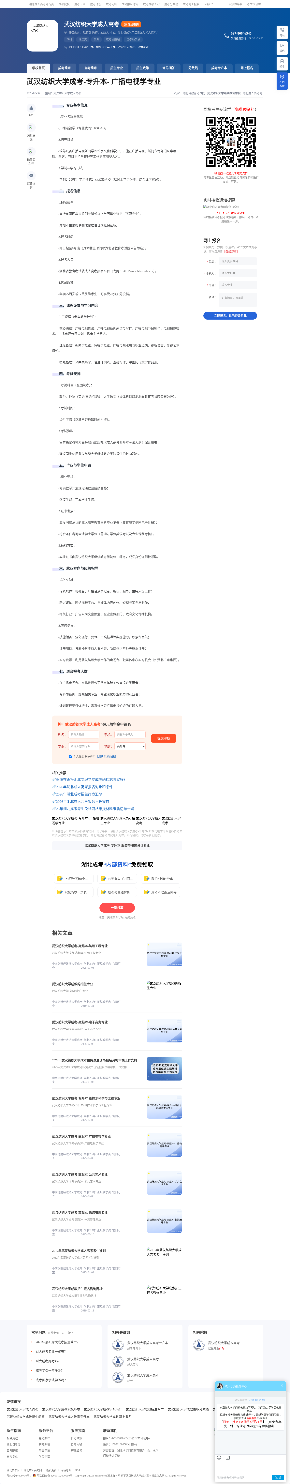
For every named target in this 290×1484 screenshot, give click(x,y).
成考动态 (95, 4)
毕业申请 (44, 1450)
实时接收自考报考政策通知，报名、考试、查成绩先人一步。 (231, 217)
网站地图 (66, 1470)
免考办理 (44, 1438)
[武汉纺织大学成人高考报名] (282, 61)
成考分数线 (171, 4)
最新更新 (51, 1470)
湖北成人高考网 (33, 1470)
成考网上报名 (191, 4)
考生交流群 (254, 4)
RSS (77, 1470)
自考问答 (76, 1444)
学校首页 (38, 68)
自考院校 (12, 1450)
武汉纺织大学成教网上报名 (112, 1416)
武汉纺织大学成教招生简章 (145, 1409)
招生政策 (142, 68)
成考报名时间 (130, 4)
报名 (282, 66)
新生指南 (14, 1431)
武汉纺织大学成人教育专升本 (69, 1416)
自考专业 (12, 1456)
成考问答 (111, 4)
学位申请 (44, 1456)
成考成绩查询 (151, 4)
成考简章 (64, 68)
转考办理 (44, 1444)
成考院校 (64, 4)
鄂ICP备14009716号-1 (19, 1475)
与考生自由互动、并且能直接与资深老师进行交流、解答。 (231, 177)
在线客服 (282, 84)
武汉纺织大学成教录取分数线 (188, 1409)
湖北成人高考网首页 (41, 4)
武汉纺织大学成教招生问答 (26, 1416)
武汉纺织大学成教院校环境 (61, 1409)
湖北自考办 (14, 1444)
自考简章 (90, 68)
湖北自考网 (13, 1470)
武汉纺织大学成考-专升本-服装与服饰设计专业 (117, 845)
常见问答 (168, 68)
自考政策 (76, 1438)
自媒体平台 (235, 4)
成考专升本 (219, 68)
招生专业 (116, 68)
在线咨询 (133, 24)
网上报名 (246, 68)
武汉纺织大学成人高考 (67, 93)
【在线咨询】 (231, 251)
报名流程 (12, 1438)
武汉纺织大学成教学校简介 (103, 1409)
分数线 (193, 68)
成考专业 (79, 4)
